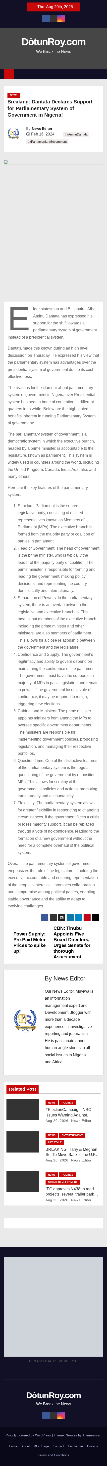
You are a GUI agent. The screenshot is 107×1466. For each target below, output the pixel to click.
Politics (67, 1102)
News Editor (42, 129)
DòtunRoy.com (53, 41)
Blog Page (41, 1446)
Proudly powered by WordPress (29, 1435)
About (25, 1446)
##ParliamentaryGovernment (47, 141)
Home (13, 1446)
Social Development (62, 1182)
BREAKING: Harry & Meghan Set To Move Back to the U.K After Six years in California (71, 1154)
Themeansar (91, 1435)
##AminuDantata (76, 134)
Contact (58, 1446)
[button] (98, 73)
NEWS (13, 95)
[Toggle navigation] (87, 74)
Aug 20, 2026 (57, 1121)
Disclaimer (75, 1446)
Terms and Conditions (53, 1455)
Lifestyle (55, 1142)
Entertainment (72, 1135)
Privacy (92, 1446)
